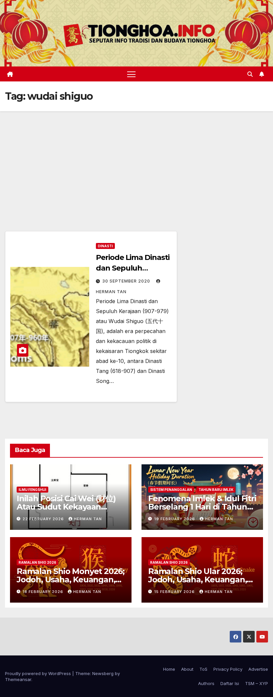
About (187, 669)
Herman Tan (88, 519)
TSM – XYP (256, 683)
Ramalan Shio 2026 (37, 562)
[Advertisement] (136, 161)
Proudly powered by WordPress (38, 673)
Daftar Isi (229, 683)
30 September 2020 (126, 281)
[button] (250, 74)
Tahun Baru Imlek (215, 490)
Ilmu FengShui (32, 490)
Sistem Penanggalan (171, 490)
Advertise (258, 669)
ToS (203, 669)
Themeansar (18, 679)
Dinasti (105, 246)
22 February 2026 (44, 519)
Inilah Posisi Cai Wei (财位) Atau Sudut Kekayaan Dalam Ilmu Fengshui (66, 507)
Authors (206, 683)
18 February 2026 (44, 591)
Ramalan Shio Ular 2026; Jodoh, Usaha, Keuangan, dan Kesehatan (197, 579)
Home (169, 669)
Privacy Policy (227, 669)
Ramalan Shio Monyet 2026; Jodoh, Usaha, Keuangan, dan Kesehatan (71, 579)
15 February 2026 (175, 591)
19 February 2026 (175, 519)
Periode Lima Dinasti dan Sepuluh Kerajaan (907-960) (132, 268)
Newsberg (103, 673)
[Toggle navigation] (131, 74)
